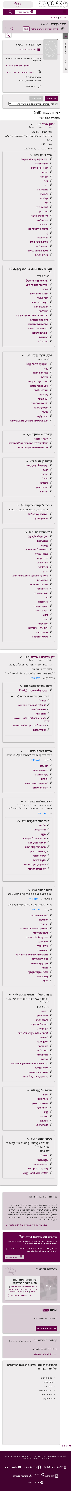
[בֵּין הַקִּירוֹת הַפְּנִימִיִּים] (37, 465)
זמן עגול (44, 765)
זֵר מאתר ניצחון (38, 851)
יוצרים (54, 17)
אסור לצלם (43, 941)
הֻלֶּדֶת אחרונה (41, 1067)
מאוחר (45, 967)
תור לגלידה (40, 829)
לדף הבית (66, 1445)
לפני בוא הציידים (39, 915)
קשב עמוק (43, 623)
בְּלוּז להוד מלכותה (39, 319)
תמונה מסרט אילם (39, 293)
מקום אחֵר (41, 713)
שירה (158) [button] (33, 86)
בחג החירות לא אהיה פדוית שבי (32, 954)
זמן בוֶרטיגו (42, 1028)
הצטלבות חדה (41, 306)
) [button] (32, 124)
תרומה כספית (25, 11)
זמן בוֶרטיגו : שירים (43, 657)
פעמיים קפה (42, 632)
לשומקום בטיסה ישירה (36, 783)
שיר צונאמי (42, 588)
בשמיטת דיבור (40, 932)
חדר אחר (44, 491)
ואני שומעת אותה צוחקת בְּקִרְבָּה (32, 315)
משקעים (44, 194)
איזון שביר (48, 124)
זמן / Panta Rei (39, 168)
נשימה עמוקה (41, 1164)
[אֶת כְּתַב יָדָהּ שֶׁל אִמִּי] (37, 280)
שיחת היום (43, 1098)
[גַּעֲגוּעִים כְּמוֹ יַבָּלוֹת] (38, 514)
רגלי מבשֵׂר (42, 298)
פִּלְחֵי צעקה (42, 976)
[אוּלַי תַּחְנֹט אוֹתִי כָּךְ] (38, 536)
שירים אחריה (41, 255)
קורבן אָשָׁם (42, 416)
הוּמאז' (42, 700)
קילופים (44, 483)
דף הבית (64, 17)
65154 (17, 3)
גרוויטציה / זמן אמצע (37, 549)
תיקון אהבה (42, 1041)
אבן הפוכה (43, 398)
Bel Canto (42, 541)
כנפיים (45, 1011)
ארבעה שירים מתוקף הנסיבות (33, 447)
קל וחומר (43, 224)
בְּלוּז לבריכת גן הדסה (37, 1168)
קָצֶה (46, 368)
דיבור (45, 1094)
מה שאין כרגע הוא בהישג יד (34, 928)
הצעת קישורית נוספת (45, 1354)
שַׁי (46, 233)
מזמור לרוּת (42, 1050)
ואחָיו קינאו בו (41, 407)
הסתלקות (43, 337)
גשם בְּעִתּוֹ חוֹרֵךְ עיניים (37, 937)
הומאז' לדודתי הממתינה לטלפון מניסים (28, 443)
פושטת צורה (42, 207)
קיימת (45, 172)
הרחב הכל (36, 98)
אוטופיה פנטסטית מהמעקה (32, 705)
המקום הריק (42, 487)
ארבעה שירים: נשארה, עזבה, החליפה (29, 420)
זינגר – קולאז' (41, 438)
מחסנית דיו (42, 189)
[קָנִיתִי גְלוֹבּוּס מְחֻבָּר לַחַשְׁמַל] (33, 690)
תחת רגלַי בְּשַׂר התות (35, 847)
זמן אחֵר (44, 176)
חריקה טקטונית (40, 606)
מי (47, 597)
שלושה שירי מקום (39, 241)
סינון (26, 28)
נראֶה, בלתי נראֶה (39, 302)
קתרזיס (44, 474)
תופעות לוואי (42, 246)
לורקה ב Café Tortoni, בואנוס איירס (31, 719)
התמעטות (43, 311)
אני (46, 202)
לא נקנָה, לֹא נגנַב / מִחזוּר (35, 1076)
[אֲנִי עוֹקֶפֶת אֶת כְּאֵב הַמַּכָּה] (34, 159)
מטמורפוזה (42, 580)
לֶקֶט (46, 1112)
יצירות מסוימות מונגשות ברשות (45, 28)
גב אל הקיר (42, 237)
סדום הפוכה (42, 950)
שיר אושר (43, 567)
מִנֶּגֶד (43, 834)
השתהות (44, 1116)
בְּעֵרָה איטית (39, 860)
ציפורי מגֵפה (39, 729)
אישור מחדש (41, 163)
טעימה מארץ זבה (37, 842)
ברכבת (44, 1059)
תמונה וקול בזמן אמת (37, 381)
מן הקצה (44, 924)
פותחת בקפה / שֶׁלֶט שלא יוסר (33, 1033)
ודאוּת (45, 980)
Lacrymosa (42, 1125)
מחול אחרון (42, 1054)
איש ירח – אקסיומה (38, 628)
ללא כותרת (43, 1037)
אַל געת (44, 778)
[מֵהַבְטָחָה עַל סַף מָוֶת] (37, 364)
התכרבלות (43, 341)
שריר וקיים (42, 558)
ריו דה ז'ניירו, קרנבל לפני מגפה (29, 725)
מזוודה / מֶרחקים (39, 1024)
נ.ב (46, 185)
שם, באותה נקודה (39, 385)
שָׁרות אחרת (42, 945)
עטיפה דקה (42, 1107)
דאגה (45, 469)
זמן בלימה (43, 1046)
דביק (45, 571)
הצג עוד (35, 678)
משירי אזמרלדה (40, 636)
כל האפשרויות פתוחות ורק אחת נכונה (29, 1063)
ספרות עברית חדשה (29, 49)
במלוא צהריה (41, 554)
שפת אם (44, 1120)
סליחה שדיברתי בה (38, 228)
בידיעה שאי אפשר (38, 584)
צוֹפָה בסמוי (42, 1160)
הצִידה (45, 619)
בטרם (45, 289)
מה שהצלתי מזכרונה (38, 324)
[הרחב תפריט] (65, 36)
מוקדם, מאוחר (41, 390)
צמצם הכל (51, 98)
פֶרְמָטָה (44, 545)
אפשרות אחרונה (40, 332)
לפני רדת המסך (40, 372)
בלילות (44, 377)
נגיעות (45, 412)
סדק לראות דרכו (40, 959)
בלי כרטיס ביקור (39, 215)
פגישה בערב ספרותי (38, 1072)
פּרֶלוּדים (44, 198)
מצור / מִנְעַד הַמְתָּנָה (38, 972)
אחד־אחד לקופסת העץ (37, 284)
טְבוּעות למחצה (38, 709)
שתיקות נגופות (40, 770)
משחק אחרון (42, 1020)
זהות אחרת (42, 562)
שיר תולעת (42, 220)
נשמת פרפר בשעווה (38, 328)
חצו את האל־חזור (39, 403)
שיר (46, 181)
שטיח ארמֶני (39, 855)
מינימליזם (43, 1155)
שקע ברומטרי (41, 610)
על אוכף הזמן (41, 518)
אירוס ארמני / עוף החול (34, 838)
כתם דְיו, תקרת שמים (35, 864)
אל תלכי (42, 825)
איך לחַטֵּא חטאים (39, 963)
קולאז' (45, 478)
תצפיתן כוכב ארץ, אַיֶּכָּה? (35, 1173)
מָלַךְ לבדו (43, 394)
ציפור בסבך (42, 1015)
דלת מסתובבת (41, 593)
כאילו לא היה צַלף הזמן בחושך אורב (30, 575)
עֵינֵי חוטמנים (41, 774)
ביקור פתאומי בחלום (38, 250)
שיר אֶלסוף (43, 601)
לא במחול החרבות (37, 868)
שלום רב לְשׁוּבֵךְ (40, 787)
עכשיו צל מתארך (39, 1103)
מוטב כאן (43, 211)
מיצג (45, 614)
